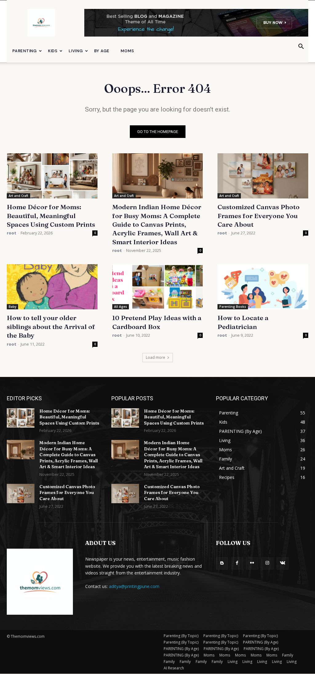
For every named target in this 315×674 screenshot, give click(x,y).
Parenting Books (232, 306)
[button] (300, 47)
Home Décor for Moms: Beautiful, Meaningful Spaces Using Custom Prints (51, 215)
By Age (102, 50)
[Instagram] (267, 563)
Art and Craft (18, 196)
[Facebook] (237, 563)
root (11, 233)
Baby (12, 306)
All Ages (120, 306)
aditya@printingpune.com (134, 586)
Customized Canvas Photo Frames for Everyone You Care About (258, 215)
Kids (53, 50)
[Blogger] (222, 563)
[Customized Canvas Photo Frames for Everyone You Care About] (262, 175)
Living (76, 50)
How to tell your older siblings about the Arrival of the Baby (51, 326)
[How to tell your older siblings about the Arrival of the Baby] (52, 286)
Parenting (24, 50)
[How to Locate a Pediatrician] (262, 286)
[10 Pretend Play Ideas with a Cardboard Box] (157, 286)
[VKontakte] (283, 563)
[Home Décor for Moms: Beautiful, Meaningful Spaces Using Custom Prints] (52, 175)
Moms (127, 50)
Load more (155, 357)
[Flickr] (252, 563)
